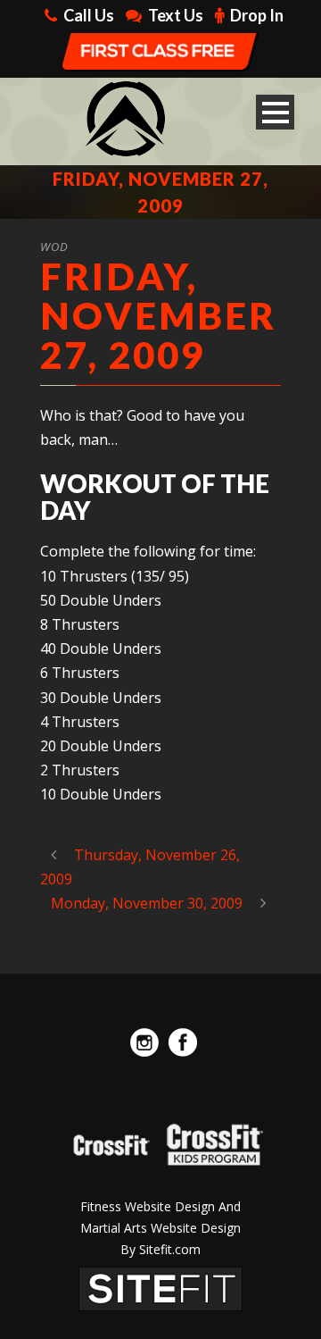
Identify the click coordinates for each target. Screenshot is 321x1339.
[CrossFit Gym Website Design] (160, 1288)
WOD (54, 247)
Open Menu (275, 112)
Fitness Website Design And (160, 1206)
